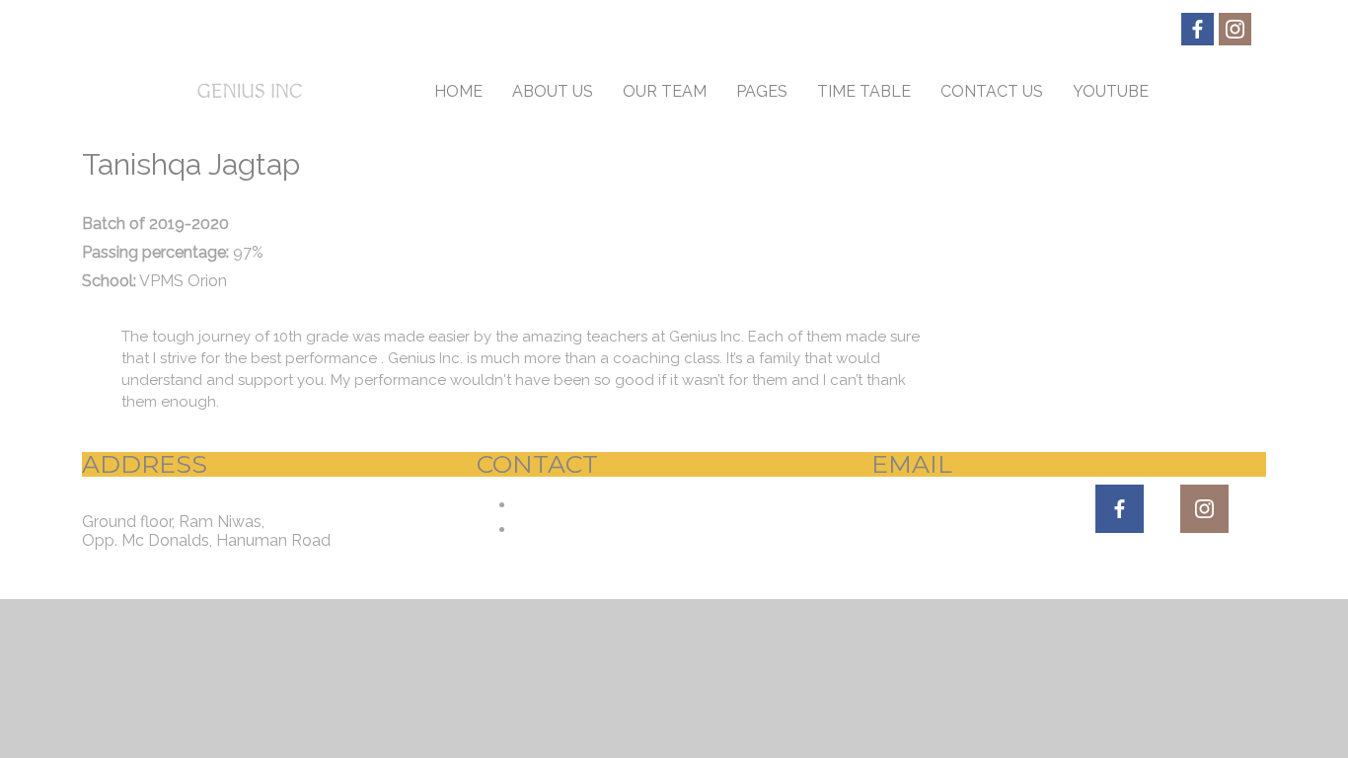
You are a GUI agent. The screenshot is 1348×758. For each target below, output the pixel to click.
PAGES (761, 91)
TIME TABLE (864, 91)
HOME (458, 91)
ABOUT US (552, 91)
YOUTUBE (1111, 91)
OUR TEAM (665, 91)
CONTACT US (991, 91)
